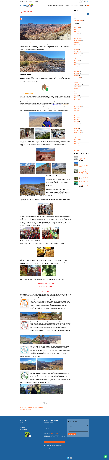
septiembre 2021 (78, 58)
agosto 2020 (77, 86)
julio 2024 (76, 44)
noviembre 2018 (77, 132)
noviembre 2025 (77, 40)
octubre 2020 (77, 82)
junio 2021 (76, 64)
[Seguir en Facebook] (33, 1)
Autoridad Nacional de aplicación (49, 447)
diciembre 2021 (77, 51)
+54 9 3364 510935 (61, 436)
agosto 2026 (77, 27)
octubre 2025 (77, 42)
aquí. (61, 445)
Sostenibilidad (50, 5)
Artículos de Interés (78, 20)
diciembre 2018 (77, 130)
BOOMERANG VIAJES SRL (52, 451)
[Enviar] (88, 14)
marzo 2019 (76, 123)
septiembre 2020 (78, 84)
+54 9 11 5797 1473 (52, 436)
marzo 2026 (76, 33)
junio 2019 (76, 117)
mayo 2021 (76, 66)
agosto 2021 (77, 60)
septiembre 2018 (78, 137)
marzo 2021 (76, 71)
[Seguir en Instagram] (35, 1)
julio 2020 (76, 88)
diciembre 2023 (77, 47)
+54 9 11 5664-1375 (58, 438)
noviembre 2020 (77, 80)
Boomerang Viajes (55, 450)
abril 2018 (76, 148)
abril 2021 (76, 69)
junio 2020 (76, 91)
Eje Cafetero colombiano (63, 408)
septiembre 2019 (78, 110)
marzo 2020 (76, 97)
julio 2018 (76, 141)
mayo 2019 (76, 119)
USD (81, 1)
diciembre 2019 (77, 104)
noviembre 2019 (77, 106)
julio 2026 (76, 29)
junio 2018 (76, 143)
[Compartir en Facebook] (44, 403)
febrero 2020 (77, 99)
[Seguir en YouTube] (39, 1)
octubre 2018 (77, 134)
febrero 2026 (77, 36)
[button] (75, 1)
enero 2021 (76, 75)
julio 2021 (76, 62)
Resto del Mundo (81, 5)
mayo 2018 (76, 145)
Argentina (85, 1)
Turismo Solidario (66, 5)
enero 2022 (76, 49)
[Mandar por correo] (46, 403)
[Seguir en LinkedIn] (37, 1)
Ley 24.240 (46, 446)
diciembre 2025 (77, 38)
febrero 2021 (77, 73)
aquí (45, 449)
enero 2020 (76, 102)
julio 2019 (76, 115)
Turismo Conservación (74, 5)
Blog (86, 5)
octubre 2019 (77, 108)
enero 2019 (76, 128)
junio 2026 (76, 31)
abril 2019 (76, 121)
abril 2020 (76, 95)
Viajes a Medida (56, 5)
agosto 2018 (77, 139)
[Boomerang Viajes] (27, 5)
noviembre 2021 (77, 53)
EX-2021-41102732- (54, 433)
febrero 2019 (77, 126)
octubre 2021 (77, 55)
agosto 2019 (77, 113)
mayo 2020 (76, 93)
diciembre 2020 (77, 77)
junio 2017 (76, 150)
